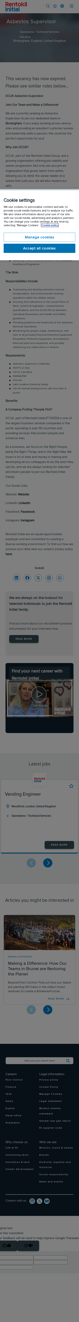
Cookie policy (49, 225)
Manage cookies (39, 237)
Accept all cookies (39, 248)
